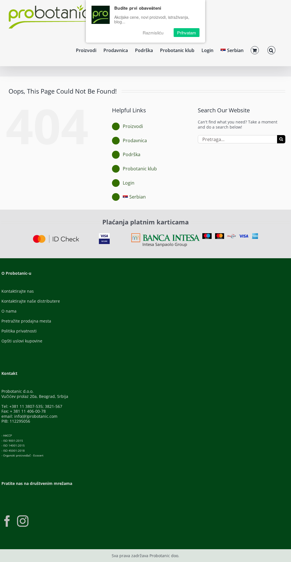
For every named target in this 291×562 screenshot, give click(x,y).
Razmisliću (153, 33)
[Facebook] (7, 521)
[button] (271, 49)
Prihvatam (186, 33)
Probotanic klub (140, 169)
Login (128, 183)
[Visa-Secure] (104, 235)
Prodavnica (135, 140)
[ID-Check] (56, 236)
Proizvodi (133, 126)
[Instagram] (22, 521)
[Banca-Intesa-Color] (165, 235)
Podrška (131, 154)
